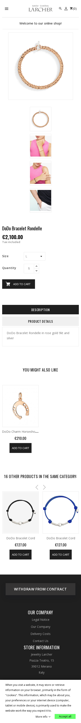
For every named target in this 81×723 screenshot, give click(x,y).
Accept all (65, 716)
